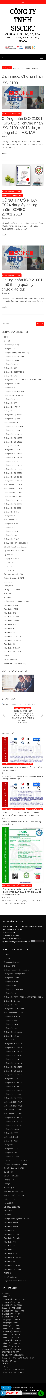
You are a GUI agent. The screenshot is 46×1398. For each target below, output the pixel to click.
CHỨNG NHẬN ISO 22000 (12, 1305)
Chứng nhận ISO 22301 (13, 473)
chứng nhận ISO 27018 (13, 488)
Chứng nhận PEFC (11, 516)
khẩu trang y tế (9, 582)
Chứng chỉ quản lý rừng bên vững (16, 352)
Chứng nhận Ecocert (12, 384)
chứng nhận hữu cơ (11, 422)
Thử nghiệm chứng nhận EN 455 (16, 601)
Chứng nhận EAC (10, 376)
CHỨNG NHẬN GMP (10, 1317)
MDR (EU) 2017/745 (12, 590)
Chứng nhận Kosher (11, 512)
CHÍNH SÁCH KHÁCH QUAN (13, 1370)
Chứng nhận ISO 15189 (13, 450)
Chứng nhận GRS (10, 403)
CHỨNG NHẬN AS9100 (11, 1302)
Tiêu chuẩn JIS (9, 644)
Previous (4, 715)
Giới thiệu (5, 1293)
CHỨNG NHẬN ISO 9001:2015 (14, 1299)
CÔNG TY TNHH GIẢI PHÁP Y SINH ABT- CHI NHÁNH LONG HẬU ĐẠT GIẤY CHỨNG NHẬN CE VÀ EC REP (23, 715)
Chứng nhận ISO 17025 (13, 457)
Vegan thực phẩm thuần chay (15, 663)
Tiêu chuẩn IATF (10, 624)
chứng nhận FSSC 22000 (13, 395)
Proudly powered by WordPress (16, 1390)
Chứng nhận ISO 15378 (13, 453)
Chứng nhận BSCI (10, 368)
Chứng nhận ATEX (11, 364)
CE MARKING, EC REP (10, 1352)
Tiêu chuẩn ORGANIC (12, 648)
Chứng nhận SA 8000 (10, 1323)
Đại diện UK (8, 555)
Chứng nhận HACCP (12, 407)
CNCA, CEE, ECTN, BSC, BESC (16, 543)
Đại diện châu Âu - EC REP (34, 809)
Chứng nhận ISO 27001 (13, 481)
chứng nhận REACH (11, 520)
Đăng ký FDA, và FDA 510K (12, 1355)
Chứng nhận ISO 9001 (12, 508)
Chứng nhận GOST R (12, 399)
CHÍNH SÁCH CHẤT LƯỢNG (13, 1372)
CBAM (6, 337)
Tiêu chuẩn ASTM (11, 605)
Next (42, 715)
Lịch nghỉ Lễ (8, 586)
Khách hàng (9, 699)
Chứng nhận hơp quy (12, 418)
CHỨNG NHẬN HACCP (11, 1314)
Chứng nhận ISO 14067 (13, 446)
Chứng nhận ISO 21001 (11, 114)
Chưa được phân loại (11, 345)
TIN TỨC (7, 656)
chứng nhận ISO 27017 (13, 485)
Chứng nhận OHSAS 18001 (12, 1346)
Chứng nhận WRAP (11, 539)
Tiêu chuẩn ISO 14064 (12, 640)
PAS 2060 (8, 593)
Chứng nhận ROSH (11, 523)
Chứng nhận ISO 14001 (13, 434)
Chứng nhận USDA (11, 531)
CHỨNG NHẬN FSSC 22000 (13, 1311)
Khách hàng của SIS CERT (12, 195)
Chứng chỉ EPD (9, 349)
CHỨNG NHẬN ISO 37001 (12, 1349)
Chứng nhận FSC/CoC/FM (14, 391)
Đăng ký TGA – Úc (9, 1361)
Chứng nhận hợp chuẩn (13, 415)
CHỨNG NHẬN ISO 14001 (12, 1331)
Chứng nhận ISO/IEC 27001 (12, 1343)
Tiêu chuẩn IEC (9, 628)
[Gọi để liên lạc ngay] (41, 1393)
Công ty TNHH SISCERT (23, 19)
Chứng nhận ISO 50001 (13, 504)
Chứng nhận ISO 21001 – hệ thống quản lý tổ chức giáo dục (22, 284)
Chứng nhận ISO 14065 (13, 442)
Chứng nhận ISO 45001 (13, 500)
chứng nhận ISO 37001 (13, 492)
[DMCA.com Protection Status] (37, 942)
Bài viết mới (8, 733)
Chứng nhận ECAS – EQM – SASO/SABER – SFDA (23, 380)
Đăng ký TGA (9, 562)
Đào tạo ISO (8, 566)
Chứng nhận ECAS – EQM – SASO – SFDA (18, 1358)
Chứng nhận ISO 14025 (13, 438)
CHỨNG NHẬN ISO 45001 (12, 1340)
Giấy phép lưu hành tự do (13, 574)
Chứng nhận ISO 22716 (13, 477)
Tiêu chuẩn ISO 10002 (12, 636)
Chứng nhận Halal (10, 411)
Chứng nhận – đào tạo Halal (14, 356)
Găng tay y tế (9, 570)
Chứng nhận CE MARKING (14, 372)
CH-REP (7, 341)
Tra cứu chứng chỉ (10, 659)
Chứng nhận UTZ (10, 535)
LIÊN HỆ (5, 1367)
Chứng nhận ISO (8, 1296)
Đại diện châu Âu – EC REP (14, 551)
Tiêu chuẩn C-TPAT (11, 617)
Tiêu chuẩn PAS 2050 (12, 652)
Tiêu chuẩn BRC (10, 613)
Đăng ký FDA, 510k (11, 558)
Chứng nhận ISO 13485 (13, 430)
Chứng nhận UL (10, 527)
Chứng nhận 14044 (11, 360)
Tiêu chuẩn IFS (9, 632)
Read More (4, 153)
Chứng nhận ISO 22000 (13, 469)
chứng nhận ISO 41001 (13, 496)
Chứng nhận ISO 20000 (13, 461)
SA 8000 (7, 597)
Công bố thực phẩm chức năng (15, 547)
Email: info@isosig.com (10, 935)
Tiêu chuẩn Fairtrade (12, 621)
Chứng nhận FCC (10, 387)
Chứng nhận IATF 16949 (13, 426)
